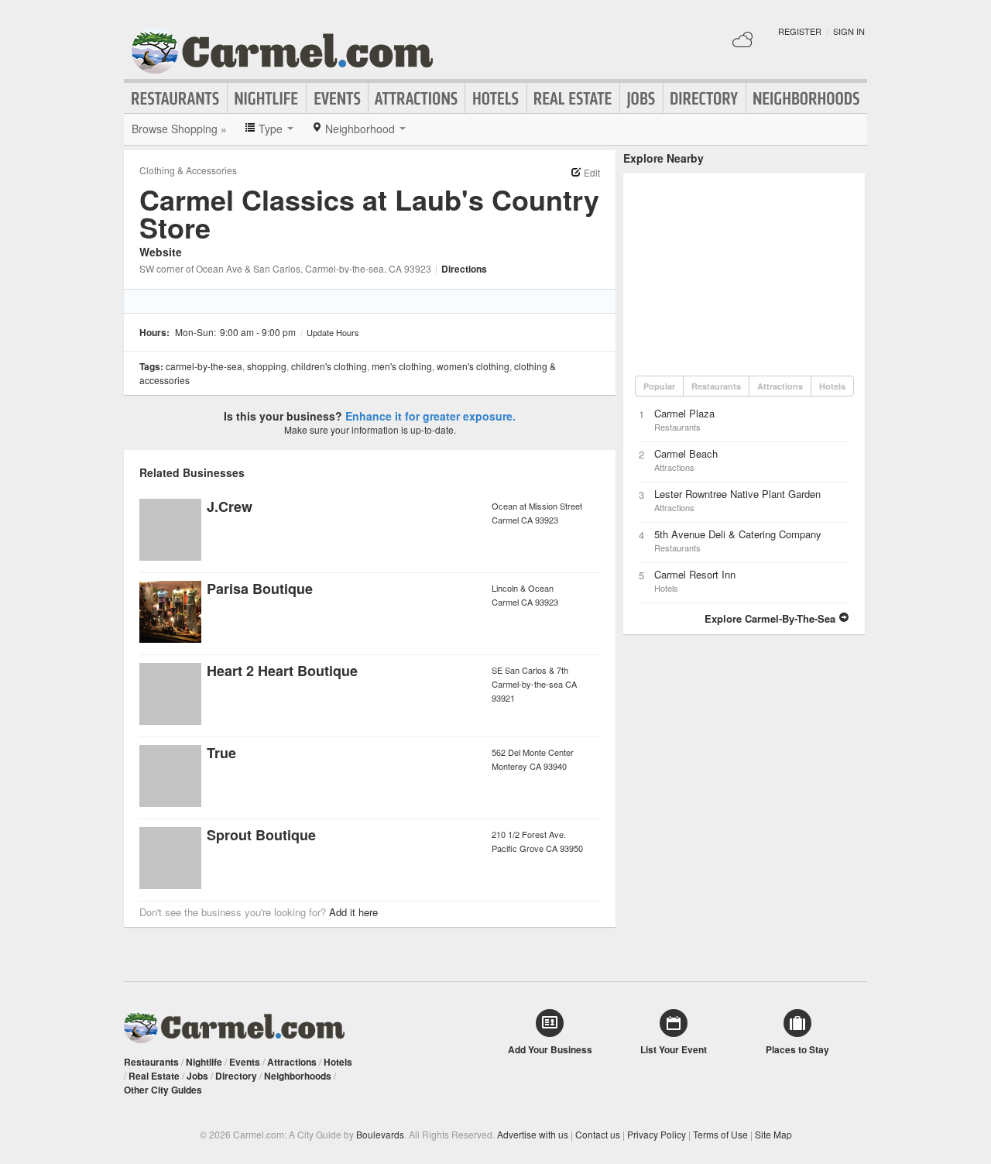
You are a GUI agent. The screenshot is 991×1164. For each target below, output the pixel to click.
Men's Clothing (402, 366)
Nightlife (267, 98)
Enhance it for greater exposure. (430, 416)
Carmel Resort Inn (695, 574)
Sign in (849, 31)
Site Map (773, 1134)
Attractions (417, 98)
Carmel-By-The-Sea (204, 366)
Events (337, 98)
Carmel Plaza (684, 413)
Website (160, 251)
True (221, 753)
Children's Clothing (329, 366)
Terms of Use (720, 1134)
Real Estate (573, 98)
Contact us (597, 1134)
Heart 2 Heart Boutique (282, 671)
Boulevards (380, 1134)
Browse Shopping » (179, 128)
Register (799, 31)
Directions (464, 269)
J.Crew (229, 506)
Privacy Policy (656, 1134)
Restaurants (176, 98)
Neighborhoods (806, 98)
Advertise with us (532, 1134)
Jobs (641, 98)
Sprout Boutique (261, 835)
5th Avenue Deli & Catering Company (737, 534)
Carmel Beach (686, 453)
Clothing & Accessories (188, 170)
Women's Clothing (473, 366)
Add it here (353, 912)
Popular (659, 386)
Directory (705, 98)
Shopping (266, 366)
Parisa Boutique (260, 589)
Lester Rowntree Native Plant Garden (737, 493)
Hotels (495, 98)
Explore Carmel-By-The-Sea (771, 618)
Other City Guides (163, 1090)
